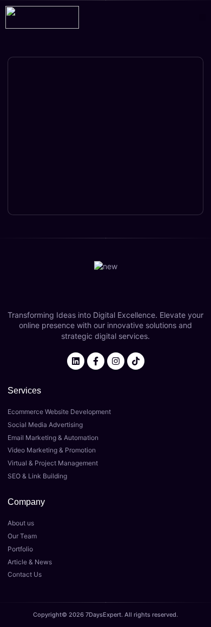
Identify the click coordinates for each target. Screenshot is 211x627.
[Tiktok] (135, 361)
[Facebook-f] (95, 361)
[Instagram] (115, 361)
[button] (202, 17)
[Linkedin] (75, 361)
